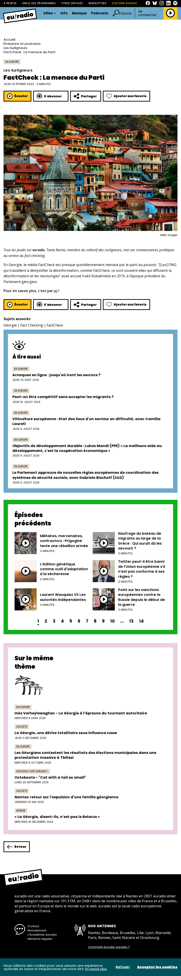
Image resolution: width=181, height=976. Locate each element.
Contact (33, 926)
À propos (10, 3)
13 (131, 621)
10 (112, 621)
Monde (20, 810)
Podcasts (99, 13)
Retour (20, 846)
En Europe (12, 62)
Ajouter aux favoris (130, 96)
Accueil (9, 39)
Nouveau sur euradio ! (32, 771)
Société (21, 727)
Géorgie (10, 325)
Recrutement (37, 930)
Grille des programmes (39, 3)
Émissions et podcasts (22, 43)
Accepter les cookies (157, 967)
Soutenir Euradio (124, 3)
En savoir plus (96, 968)
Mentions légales (40, 939)
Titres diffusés (72, 3)
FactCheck (55, 325)
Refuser (123, 967)
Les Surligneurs (15, 47)
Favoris (125, 13)
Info (64, 13)
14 (141, 621)
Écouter (21, 96)
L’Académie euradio (42, 935)
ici (55, 290)
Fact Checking (31, 325)
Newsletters (98, 3)
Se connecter (147, 13)
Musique (79, 13)
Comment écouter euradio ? (109, 947)
